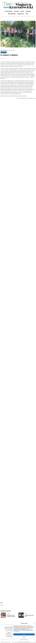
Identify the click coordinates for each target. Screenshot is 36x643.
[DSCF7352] (15, 393)
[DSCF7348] (15, 328)
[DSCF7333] (15, 110)
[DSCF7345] (15, 262)
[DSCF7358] (15, 458)
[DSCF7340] (15, 219)
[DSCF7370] (8, 589)
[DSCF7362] (15, 545)
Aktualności (5, 50)
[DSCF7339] (15, 197)
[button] (34, 623)
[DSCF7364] (25, 567)
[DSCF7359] (15, 480)
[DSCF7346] (15, 284)
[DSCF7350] (15, 371)
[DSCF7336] (15, 154)
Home (1, 50)
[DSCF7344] (15, 241)
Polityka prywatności (21, 641)
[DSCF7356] (15, 437)
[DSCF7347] (15, 306)
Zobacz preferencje (24, 639)
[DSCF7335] (15, 132)
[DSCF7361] (15, 524)
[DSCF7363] (8, 567)
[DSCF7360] (15, 502)
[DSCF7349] (15, 350)
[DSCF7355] (15, 415)
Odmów (24, 636)
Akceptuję (24, 634)
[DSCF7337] (15, 175)
